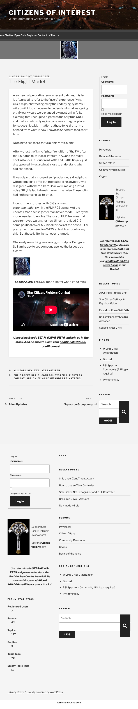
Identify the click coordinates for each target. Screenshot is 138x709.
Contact (42, 35)
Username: (107, 81)
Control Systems (55, 375)
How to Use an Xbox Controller (76, 485)
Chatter (9, 35)
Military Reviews (27, 370)
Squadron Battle (46, 160)
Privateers (105, 149)
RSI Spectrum (111, 365)
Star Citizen (51, 370)
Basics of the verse (110, 156)
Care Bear (49, 186)
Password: (107, 95)
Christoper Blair (27, 375)
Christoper (41, 76)
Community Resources (112, 169)
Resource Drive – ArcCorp (74, 498)
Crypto (103, 176)
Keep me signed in (111, 113)
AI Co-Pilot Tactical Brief (113, 292)
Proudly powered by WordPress (45, 692)
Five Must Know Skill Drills (114, 310)
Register (32, 35)
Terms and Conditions (69, 702)
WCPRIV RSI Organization (78, 574)
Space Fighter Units (110, 327)
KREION (32, 378)
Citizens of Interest (52, 13)
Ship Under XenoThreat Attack (76, 478)
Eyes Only (20, 35)
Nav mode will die (69, 505)
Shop (53, 35)
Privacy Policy (111, 379)
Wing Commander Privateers (59, 378)
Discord (107, 359)
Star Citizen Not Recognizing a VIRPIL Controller (86, 491)
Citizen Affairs (107, 162)
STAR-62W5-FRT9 (51, 337)
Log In (111, 122)
